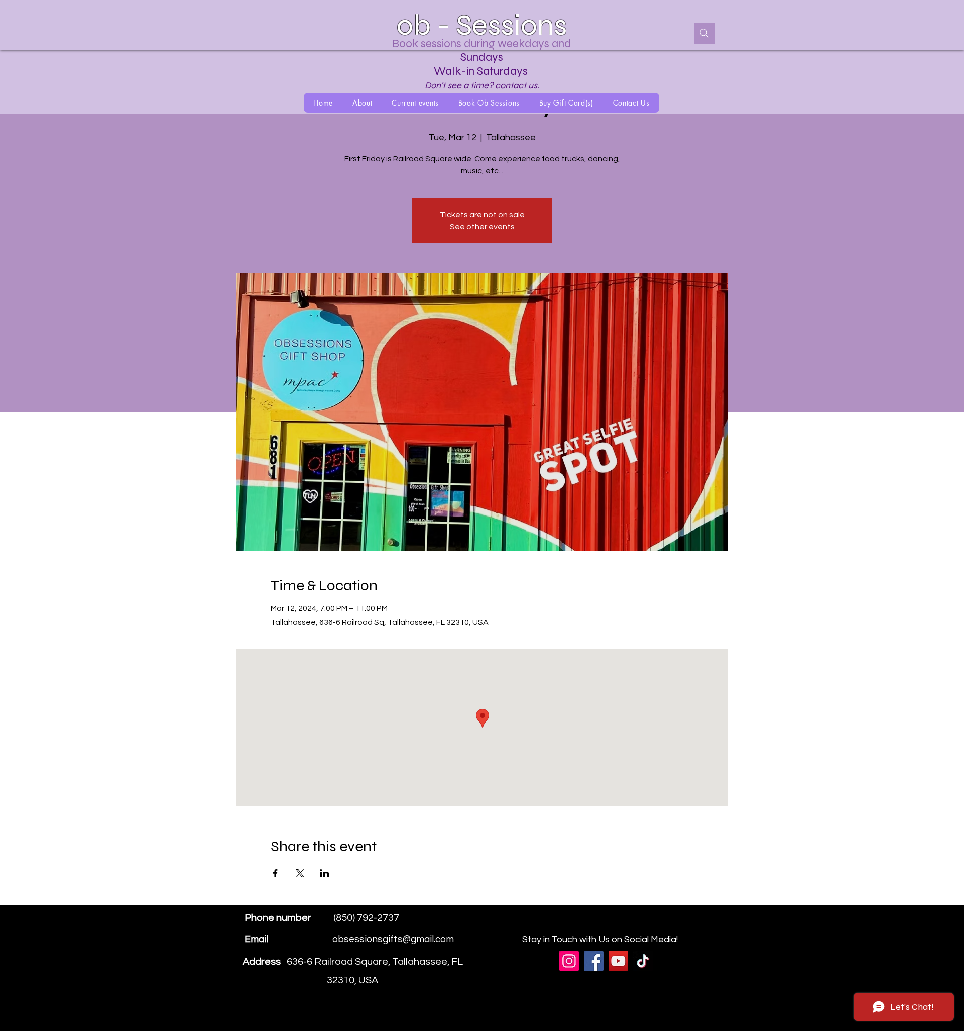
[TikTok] (643, 961)
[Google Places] (662, 925)
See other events (482, 227)
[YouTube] (618, 961)
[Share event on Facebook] (275, 873)
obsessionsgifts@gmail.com (393, 939)
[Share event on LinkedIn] (324, 873)
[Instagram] (692, 925)
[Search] (704, 33)
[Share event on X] (300, 873)
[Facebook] (677, 925)
